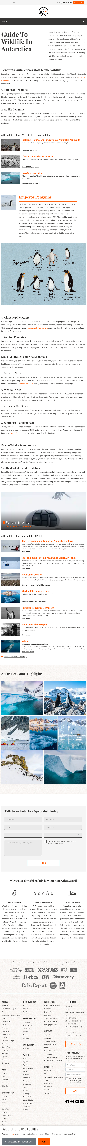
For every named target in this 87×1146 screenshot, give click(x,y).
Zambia (4, 1060)
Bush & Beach (48, 1015)
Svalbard (26, 1038)
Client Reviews (48, 1090)
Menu (4, 21)
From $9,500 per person (30, 167)
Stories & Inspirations (51, 1057)
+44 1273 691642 (75, 1021)
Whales (25, 1090)
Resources (48, 1067)
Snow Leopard (27, 1084)
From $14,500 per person (31, 150)
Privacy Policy (48, 1083)
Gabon (4, 1018)
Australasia (28, 1044)
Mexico (4, 1122)
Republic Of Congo (8, 1041)
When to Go (48, 1054)
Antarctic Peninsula (25, 383)
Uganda (4, 1057)
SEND (43, 862)
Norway (25, 1035)
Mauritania (5, 1031)
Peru (3, 1125)
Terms (46, 1080)
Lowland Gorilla (28, 1100)
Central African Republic (9, 1009)
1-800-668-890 (77, 1027)
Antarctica (26, 1022)
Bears (25, 1058)
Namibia (4, 1037)
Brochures (47, 1071)
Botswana (5, 1005)
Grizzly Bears (27, 1106)
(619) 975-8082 (71, 1024)
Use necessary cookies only (19, 1141)
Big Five (25, 1065)
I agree (44, 1141)
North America (29, 1002)
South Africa (6, 1047)
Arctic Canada (27, 1025)
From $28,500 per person (31, 183)
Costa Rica (5, 1109)
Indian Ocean (6, 1021)
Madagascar (6, 1028)
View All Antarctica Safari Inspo (15, 657)
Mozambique (6, 1034)
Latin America (8, 1092)
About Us (47, 1035)
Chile (3, 1106)
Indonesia (5, 1080)
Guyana (4, 1118)
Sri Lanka (5, 1086)
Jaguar (25, 1071)
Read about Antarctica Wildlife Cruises (36, 585)
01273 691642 (72, 1018)
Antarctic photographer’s (38, 328)
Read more (26, 552)
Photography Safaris (50, 1025)
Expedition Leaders (50, 1044)
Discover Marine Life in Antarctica (34, 602)
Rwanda (4, 1044)
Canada (25, 1009)
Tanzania (5, 1053)
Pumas (25, 1110)
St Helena (5, 1050)
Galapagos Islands (7, 1115)
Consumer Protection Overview (54, 1077)
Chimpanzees (27, 1103)
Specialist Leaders (49, 1041)
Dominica (26, 1012)
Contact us (75, 1043)
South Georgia (16, 433)
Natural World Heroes (51, 1051)
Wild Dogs (26, 1094)
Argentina (5, 1096)
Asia (4, 1069)
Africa (5, 1002)
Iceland (25, 1032)
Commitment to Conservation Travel (55, 1060)
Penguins (26, 1074)
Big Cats (25, 1062)
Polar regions (29, 1018)
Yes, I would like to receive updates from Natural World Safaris (62, 842)
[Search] (52, 3)
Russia (4, 1083)
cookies (12, 1134)
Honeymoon (48, 1009)
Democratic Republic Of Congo (11, 1015)
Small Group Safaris (50, 1018)
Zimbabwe (5, 1063)
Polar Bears (26, 1078)
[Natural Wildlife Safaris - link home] (43, 11)
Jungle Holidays (49, 1012)
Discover (48, 1031)
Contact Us (78, 3)
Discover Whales (28, 652)
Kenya (4, 1025)
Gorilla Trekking (28, 1068)
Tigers (25, 1087)
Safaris (46, 1048)
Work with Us (48, 1074)
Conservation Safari (50, 1021)
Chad (3, 1012)
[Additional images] (22, 698)
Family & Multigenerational (52, 1005)
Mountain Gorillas (28, 1097)
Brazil (4, 1103)
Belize (4, 1099)
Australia (26, 1048)
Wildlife (27, 1055)
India (3, 1076)
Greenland (26, 1028)
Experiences (49, 1002)
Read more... (26, 618)
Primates (26, 1081)
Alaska (25, 1005)
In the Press (48, 1087)
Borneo (4, 1073)
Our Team (47, 1038)
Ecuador (4, 1112)
